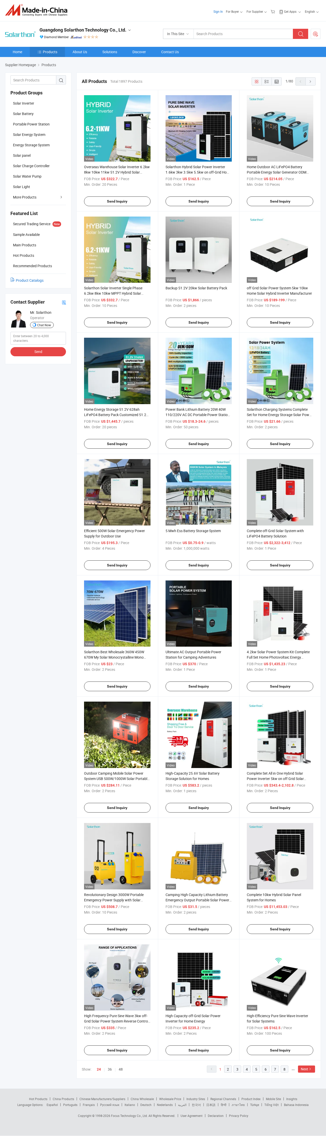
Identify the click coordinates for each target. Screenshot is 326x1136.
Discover (139, 51)
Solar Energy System (29, 134)
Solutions (109, 51)
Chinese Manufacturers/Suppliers (102, 1099)
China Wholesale (142, 1099)
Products (50, 51)
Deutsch (146, 1105)
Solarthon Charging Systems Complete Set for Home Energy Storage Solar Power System (279, 414)
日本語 (210, 1105)
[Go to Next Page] (310, 81)
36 (110, 1069)
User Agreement (191, 1116)
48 (121, 1069)
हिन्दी (223, 1105)
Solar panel (22, 155)
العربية (182, 1105)
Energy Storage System (31, 145)
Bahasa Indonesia (296, 1105)
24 (99, 1069)
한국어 (196, 1105)
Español (52, 1105)
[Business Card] (64, 302)
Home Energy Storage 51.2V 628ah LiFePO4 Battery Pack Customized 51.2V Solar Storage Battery (116, 414)
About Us (80, 51)
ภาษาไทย (238, 1105)
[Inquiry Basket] (273, 11)
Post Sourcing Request (315, 34)
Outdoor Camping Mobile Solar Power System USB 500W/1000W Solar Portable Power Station (116, 778)
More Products (24, 197)
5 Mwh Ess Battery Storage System (193, 530)
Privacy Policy (238, 1116)
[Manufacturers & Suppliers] (38, 10)
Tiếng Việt (271, 1105)
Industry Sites (195, 1099)
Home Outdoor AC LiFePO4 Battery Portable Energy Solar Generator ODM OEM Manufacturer (276, 172)
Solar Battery (23, 113)
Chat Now (44, 325)
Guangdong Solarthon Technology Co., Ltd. (82, 30)
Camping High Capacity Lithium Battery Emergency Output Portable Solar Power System (197, 900)
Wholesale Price (170, 1099)
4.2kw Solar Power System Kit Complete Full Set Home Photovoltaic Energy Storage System (278, 657)
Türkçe (254, 1105)
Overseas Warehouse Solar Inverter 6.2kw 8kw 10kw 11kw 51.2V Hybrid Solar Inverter (117, 172)
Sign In (218, 11)
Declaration (216, 1116)
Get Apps (290, 11)
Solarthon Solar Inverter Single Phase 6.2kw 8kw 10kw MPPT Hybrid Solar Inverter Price (113, 293)
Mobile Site (273, 1099)
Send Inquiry (117, 201)
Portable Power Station (31, 124)
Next (304, 1069)
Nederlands (165, 1105)
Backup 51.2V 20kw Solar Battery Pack (196, 288)
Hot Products (38, 1099)
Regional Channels (223, 1099)
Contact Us (170, 51)
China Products (63, 1099)
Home (17, 51)
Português (70, 1105)
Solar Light (21, 186)
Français (89, 1105)
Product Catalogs (30, 280)
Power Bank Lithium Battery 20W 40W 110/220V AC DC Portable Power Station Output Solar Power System (198, 414)
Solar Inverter (23, 103)
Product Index (251, 1099)
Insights (291, 1099)
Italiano (130, 1105)
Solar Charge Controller (31, 165)
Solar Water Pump (27, 176)
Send (38, 351)
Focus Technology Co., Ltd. (129, 1116)
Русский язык (109, 1105)
